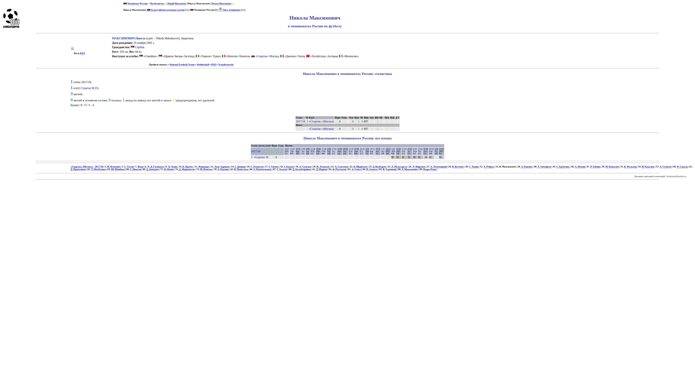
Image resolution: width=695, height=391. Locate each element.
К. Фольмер (630, 166)
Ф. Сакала (682, 166)
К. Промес (187, 166)
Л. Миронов (418, 166)
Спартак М (87, 88)
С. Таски (129, 166)
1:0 (328, 153)
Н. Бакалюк (648, 166)
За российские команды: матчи (167, 10)
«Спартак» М (261, 157)
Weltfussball (203, 64)
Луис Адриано (221, 166)
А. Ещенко (526, 166)
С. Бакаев (282, 169)
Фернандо (203, 166)
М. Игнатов (206, 169)
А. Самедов (305, 166)
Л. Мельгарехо (399, 166)
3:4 (317, 153)
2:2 (286, 153)
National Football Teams (182, 64)
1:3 (424, 153)
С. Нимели (135, 169)
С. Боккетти (257, 166)
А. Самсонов (341, 166)
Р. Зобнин (595, 166)
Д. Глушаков (157, 166)
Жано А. (142, 166)
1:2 (311, 153)
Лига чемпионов (231, 10)
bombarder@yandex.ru (676, 176)
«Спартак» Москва (267, 56)
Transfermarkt (225, 64)
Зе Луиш (172, 166)
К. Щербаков (360, 166)
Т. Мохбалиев (98, 169)
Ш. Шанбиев (118, 169)
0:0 (291, 153)
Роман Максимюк (221, 3)
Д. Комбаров (379, 166)
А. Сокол (356, 169)
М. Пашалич (612, 166)
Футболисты (157, 3)
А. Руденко (223, 169)
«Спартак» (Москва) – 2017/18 (87, 166)
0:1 (440, 153)
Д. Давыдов (152, 169)
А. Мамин (580, 166)
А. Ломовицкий (438, 166)
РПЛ (82, 53)
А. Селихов (665, 166)
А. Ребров (489, 166)
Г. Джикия (240, 166)
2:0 (297, 153)
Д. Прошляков (78, 169)
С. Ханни (473, 166)
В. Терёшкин (389, 169)
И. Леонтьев (323, 166)
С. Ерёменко (563, 166)
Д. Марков (321, 169)
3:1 (366, 153)
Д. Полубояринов (301, 169)
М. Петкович (113, 166)
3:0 (387, 153)
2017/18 (300, 121)
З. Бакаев (289, 166)
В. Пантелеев (241, 169)
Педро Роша (429, 169)
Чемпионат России (137, 3)
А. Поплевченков (262, 169)
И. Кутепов (458, 166)
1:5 (302, 153)
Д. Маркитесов (187, 169)
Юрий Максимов (177, 3)
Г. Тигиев (274, 166)
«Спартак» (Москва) (321, 121)
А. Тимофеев (544, 166)
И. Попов (169, 169)
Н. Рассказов (339, 169)
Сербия (139, 47)
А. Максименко (410, 169)
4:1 (371, 153)
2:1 (350, 153)
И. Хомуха (372, 169)
